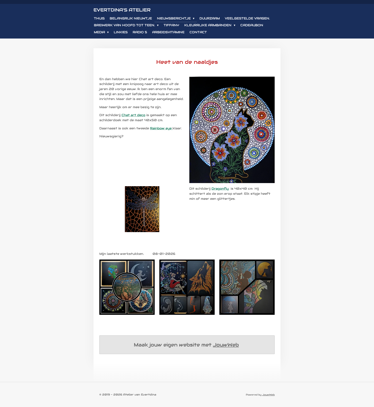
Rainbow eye (161, 128)
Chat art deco (133, 115)
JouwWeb (226, 345)
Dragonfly (220, 189)
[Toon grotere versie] (127, 287)
